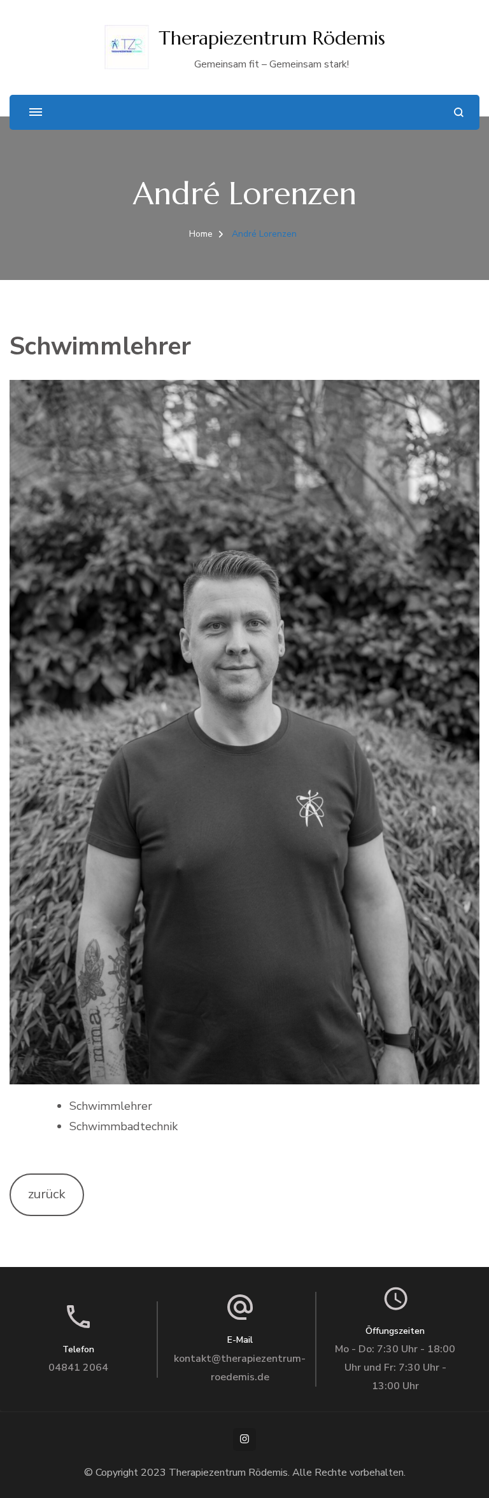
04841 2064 (78, 1368)
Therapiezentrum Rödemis (272, 38)
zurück (47, 1194)
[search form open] (458, 112)
